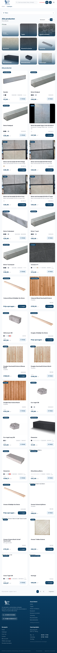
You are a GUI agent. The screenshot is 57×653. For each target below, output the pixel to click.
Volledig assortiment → (35, 622)
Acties (31, 604)
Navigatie (4, 627)
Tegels (31, 606)
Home (3, 6)
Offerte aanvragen (6, 641)
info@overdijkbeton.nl (10, 618)
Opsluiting (32, 615)
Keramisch (32, 611)
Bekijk (23, 98)
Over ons (4, 634)
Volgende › (51, 591)
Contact (4, 636)
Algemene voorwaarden (50, 650)
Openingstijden (34, 627)
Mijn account (5, 638)
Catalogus (4, 632)
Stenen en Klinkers (34, 608)
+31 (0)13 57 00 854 (10, 615)
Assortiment (33, 601)
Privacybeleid (39, 650)
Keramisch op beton (35, 613)
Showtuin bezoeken (7, 643)
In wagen (50, 135)
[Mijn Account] (50, 2)
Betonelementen (34, 620)
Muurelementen (34, 617)
